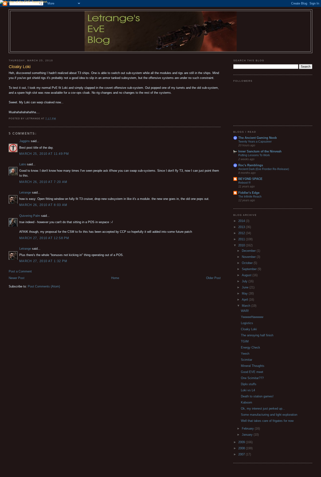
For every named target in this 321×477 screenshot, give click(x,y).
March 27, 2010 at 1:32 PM (43, 261)
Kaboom (246, 402)
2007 (242, 454)
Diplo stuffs (248, 384)
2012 (242, 233)
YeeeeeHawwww (252, 317)
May (245, 293)
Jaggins (24, 141)
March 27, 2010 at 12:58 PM (44, 238)
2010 (242, 245)
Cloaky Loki (249, 329)
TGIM (245, 341)
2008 (242, 448)
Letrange (25, 192)
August (247, 275)
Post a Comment (20, 271)
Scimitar (246, 359)
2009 (242, 442)
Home (115, 278)
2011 (242, 239)
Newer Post (16, 278)
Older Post (213, 278)
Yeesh (245, 353)
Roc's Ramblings (250, 165)
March (246, 305)
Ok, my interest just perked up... (263, 408)
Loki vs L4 (248, 390)
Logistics (247, 323)
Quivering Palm (29, 215)
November (249, 257)
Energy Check (250, 347)
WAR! (245, 311)
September (250, 269)
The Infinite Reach (250, 196)
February (248, 428)
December (249, 250)
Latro (22, 164)
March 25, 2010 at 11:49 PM (44, 153)
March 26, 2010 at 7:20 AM (43, 182)
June (245, 287)
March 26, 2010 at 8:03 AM (43, 205)
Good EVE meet (252, 372)
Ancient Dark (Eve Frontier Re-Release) (263, 169)
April (245, 299)
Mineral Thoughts (252, 366)
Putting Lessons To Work (254, 155)
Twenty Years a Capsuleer (255, 141)
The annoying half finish (257, 335)
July (245, 281)
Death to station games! (257, 396)
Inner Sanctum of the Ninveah (260, 151)
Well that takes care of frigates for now (267, 421)
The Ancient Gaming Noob (257, 138)
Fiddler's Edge (248, 192)
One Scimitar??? (252, 378)
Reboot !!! (244, 182)
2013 (242, 227)
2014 (242, 221)
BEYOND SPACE (250, 179)
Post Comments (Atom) (44, 286)
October (248, 263)
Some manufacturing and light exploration (269, 414)
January (248, 434)
